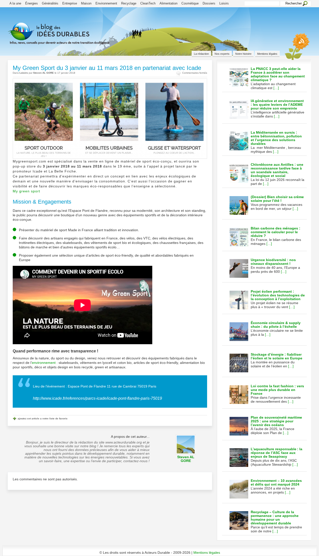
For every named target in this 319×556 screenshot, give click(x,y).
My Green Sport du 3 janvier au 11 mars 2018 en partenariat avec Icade (107, 67)
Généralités (50, 3)
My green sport (26, 191)
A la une (15, 3)
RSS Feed (299, 46)
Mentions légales (267, 53)
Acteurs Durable (68, 38)
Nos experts (222, 53)
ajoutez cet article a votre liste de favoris (43, 418)
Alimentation (168, 3)
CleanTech (148, 3)
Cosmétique (190, 3)
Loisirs (224, 3)
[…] (276, 88)
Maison (86, 3)
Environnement (106, 3)
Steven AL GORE (43, 72)
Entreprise (69, 3)
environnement (44, 363)
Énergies (31, 3)
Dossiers (209, 3)
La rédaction (201, 53)
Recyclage (128, 3)
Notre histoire (243, 53)
